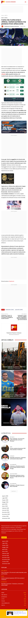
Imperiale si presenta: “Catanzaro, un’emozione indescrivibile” (18, 458)
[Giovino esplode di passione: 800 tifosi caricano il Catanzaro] (14, 356)
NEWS (6, 17)
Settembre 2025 (6, 518)
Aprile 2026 (4, 504)
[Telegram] (15, 615)
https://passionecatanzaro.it (14, 334)
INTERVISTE (4, 582)
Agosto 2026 (5, 496)
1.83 (7, 87)
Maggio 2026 (5, 502)
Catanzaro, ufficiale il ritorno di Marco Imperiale (14, 423)
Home (2, 15)
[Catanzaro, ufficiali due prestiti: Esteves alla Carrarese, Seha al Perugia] (14, 384)
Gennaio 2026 (5, 510)
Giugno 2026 (5, 500)
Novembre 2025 (6, 514)
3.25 (10, 90)
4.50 (13, 87)
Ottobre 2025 (5, 516)
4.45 (13, 90)
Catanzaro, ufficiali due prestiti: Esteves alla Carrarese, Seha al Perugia (14, 395)
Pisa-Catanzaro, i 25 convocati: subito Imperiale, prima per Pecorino (17, 440)
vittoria (3, 74)
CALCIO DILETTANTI (13, 473)
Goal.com (11, 281)
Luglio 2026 (4, 498)
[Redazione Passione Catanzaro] (2, 26)
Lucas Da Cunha (19, 309)
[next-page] (4, 428)
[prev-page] (2, 428)
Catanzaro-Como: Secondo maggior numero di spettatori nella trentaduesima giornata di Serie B (22, 317)
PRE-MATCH (4, 570)
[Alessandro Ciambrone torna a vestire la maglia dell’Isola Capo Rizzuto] (5, 476)
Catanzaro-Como (9, 309)
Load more (13, 491)
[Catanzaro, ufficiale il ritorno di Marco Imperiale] (14, 412)
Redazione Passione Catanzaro (12, 26)
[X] (18, 615)
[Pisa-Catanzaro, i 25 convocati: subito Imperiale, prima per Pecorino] (5, 439)
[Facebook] (9, 615)
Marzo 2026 (5, 506)
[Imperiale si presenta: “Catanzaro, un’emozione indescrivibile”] (5, 457)
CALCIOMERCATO (14, 421)
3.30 (10, 87)
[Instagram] (12, 615)
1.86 (7, 90)
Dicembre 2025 (5, 512)
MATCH (6, 15)
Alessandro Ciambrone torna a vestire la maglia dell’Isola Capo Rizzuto (17, 476)
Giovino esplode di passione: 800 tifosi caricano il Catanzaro (14, 367)
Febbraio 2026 (5, 508)
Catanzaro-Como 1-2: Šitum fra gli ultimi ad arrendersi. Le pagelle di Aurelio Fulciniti (7, 317)
